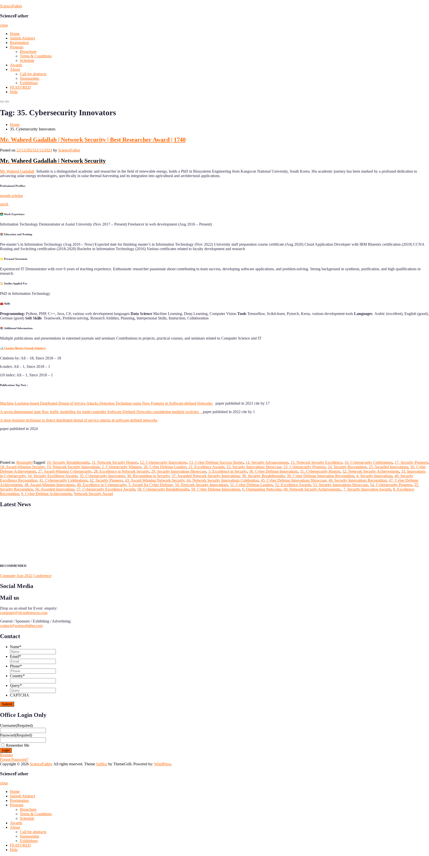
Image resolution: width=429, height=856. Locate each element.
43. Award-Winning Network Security (154, 480)
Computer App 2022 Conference (25, 576)
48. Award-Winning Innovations (49, 485)
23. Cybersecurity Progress (305, 467)
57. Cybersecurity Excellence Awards (105, 489)
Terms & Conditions (36, 56)
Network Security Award (93, 494)
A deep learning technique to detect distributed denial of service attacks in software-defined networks (78, 420)
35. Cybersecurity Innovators (102, 476)
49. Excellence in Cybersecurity (101, 485)
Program (16, 47)
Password (16, 735)
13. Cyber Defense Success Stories (216, 462)
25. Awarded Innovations (388, 467)
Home (15, 34)
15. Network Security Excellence (316, 462)
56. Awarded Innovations (54, 489)
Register (6, 755)
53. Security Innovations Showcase (340, 485)
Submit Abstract (22, 38)
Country (17, 676)
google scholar (11, 196)
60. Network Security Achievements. (312, 489)
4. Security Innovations (374, 476)
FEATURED (20, 87)
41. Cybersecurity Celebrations (63, 480)
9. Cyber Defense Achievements (46, 494)
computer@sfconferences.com (23, 613)
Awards (16, 65)
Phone (16, 666)
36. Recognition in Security (148, 476)
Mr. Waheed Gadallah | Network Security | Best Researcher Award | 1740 (93, 139)
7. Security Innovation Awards (367, 489)
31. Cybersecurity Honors (320, 471)
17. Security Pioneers (411, 462)
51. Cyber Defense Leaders (251, 485)
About (15, 69)
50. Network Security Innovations (201, 485)
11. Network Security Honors (115, 462)
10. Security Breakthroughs (68, 462)
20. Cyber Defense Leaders (164, 467)
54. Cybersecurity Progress (391, 485)
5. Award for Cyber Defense (150, 485)
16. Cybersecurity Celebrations (368, 462)
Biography (24, 462)
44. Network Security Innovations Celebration (222, 480)
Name (15, 647)
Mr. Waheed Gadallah (17, 171)
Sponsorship (29, 78)
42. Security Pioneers (106, 480)
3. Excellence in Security (227, 471)
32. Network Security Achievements (370, 471)
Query (16, 685)
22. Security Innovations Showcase (254, 467)
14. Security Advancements (267, 462)
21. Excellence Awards (206, 467)
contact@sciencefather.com (21, 625)
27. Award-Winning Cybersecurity (65, 471)
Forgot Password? (14, 759)
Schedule (27, 60)
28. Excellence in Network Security (121, 471)
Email (15, 656)
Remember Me (17, 745)
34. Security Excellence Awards (52, 476)
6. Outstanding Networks (262, 489)
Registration (19, 42)
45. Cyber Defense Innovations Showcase (293, 480)
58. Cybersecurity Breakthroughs (163, 489)
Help (14, 92)
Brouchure (28, 51)
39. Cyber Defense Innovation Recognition (320, 476)
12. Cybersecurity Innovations (163, 462)
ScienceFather (11, 6)
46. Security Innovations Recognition (357, 480)
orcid (4, 204)
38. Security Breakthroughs (263, 476)
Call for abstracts (33, 74)
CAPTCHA (19, 695)
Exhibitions (29, 83)
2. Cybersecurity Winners (122, 467)
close (4, 25)
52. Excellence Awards (293, 485)
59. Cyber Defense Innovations (215, 489)
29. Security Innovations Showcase (178, 471)
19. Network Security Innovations (73, 467)
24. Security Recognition (347, 467)
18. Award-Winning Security (22, 467)
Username (16, 725)
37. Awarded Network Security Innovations (206, 476)
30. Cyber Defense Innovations (273, 471)
